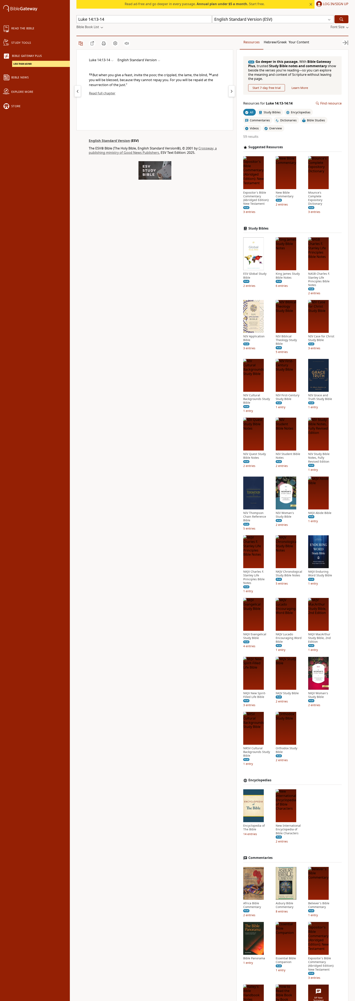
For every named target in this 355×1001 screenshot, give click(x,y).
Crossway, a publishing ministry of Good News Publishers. (153, 150)
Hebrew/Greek (275, 42)
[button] (331, 4)
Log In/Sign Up (335, 4)
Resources (251, 42)
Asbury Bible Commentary (284, 905)
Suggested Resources (265, 147)
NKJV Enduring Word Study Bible (320, 573)
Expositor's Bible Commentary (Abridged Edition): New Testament (256, 198)
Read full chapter (102, 93)
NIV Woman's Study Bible (285, 514)
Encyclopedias (259, 780)
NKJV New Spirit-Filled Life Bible (254, 695)
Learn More (300, 88)
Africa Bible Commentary (252, 905)
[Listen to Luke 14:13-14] (126, 43)
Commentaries (260, 858)
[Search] (341, 19)
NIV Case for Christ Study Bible (321, 338)
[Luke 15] (231, 91)
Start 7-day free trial (266, 88)
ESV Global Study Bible (254, 275)
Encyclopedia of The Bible (254, 827)
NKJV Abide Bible (319, 513)
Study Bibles (258, 228)
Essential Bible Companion (286, 960)
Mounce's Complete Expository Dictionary (315, 198)
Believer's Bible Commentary (318, 905)
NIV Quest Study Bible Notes (254, 456)
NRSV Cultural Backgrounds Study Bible (256, 751)
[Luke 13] (77, 91)
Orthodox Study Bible (286, 750)
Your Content (299, 42)
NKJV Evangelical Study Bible (254, 636)
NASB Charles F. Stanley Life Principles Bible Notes (319, 279)
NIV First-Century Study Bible (287, 397)
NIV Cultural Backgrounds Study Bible (256, 399)
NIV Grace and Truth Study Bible (320, 397)
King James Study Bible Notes (288, 275)
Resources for (268, 103)
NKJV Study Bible (287, 693)
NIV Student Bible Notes (288, 456)
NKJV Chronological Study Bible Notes (289, 573)
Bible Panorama (254, 958)
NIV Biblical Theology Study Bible (286, 340)
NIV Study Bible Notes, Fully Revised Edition (319, 457)
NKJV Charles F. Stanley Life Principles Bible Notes (254, 577)
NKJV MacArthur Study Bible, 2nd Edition (319, 638)
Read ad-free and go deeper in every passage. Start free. (195, 4)
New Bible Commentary (284, 194)
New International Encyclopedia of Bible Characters (288, 829)
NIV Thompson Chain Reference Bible (254, 516)
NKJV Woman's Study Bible (318, 695)
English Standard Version (109, 140)
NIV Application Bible (254, 338)
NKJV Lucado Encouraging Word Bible (289, 638)
